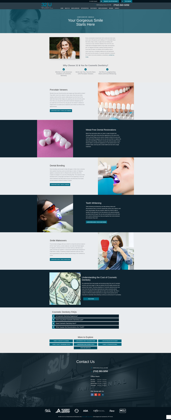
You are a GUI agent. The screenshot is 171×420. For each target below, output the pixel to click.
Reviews (111, 8)
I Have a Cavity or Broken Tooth (61, 344)
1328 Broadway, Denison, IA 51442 (100, 368)
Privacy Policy (90, 416)
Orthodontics (85, 8)
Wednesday (94, 383)
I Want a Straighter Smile (109, 344)
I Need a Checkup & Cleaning (61, 340)
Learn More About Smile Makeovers (60, 259)
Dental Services (75, 8)
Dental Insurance (102, 8)
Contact (117, 8)
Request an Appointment (111, 1)
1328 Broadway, (103, 5)
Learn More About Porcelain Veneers (61, 110)
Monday (93, 379)
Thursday (93, 385)
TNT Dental (110, 416)
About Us (67, 8)
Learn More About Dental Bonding (60, 184)
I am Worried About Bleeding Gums (85, 340)
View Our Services (85, 347)
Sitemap (84, 416)
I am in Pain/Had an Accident (110, 340)
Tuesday (93, 381)
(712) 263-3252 (121, 5)
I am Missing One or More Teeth (85, 344)
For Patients (93, 8)
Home (62, 8)
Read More (91, 298)
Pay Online (128, 1)
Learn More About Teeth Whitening (96, 222)
